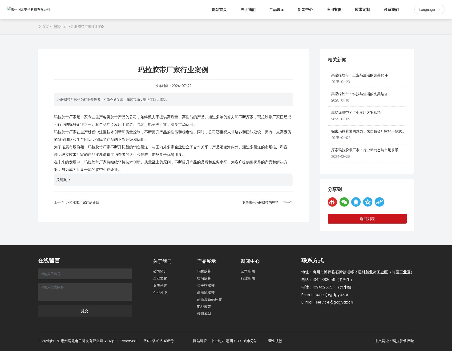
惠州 (229, 341)
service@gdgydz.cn (334, 302)
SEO (238, 341)
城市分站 (250, 341)
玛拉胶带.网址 (403, 341)
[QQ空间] (367, 202)
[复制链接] (379, 202)
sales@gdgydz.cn (332, 295)
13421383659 (324, 280)
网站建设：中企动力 (209, 341)
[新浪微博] (332, 202)
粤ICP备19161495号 (159, 341)
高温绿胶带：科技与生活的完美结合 (359, 94)
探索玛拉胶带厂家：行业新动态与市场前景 (364, 150)
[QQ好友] (356, 202)
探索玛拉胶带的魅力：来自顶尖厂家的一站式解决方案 (368, 134)
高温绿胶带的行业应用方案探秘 (356, 113)
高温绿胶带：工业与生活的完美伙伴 (359, 75)
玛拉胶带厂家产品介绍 (82, 202)
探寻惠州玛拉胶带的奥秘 (260, 202)
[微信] (344, 202)
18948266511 (324, 287)
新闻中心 (60, 27)
